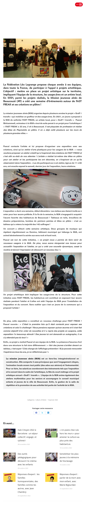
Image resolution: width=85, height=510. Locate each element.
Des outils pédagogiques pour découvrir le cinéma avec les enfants (27, 459)
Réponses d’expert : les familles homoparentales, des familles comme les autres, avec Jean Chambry (29, 483)
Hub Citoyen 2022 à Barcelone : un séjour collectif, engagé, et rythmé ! (28, 435)
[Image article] (9, 433)
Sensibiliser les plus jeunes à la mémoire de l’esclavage (69, 457)
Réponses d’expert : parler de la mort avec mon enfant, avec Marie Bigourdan (70, 479)
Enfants (43, 400)
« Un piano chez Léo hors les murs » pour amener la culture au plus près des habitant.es (69, 437)
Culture (38, 400)
